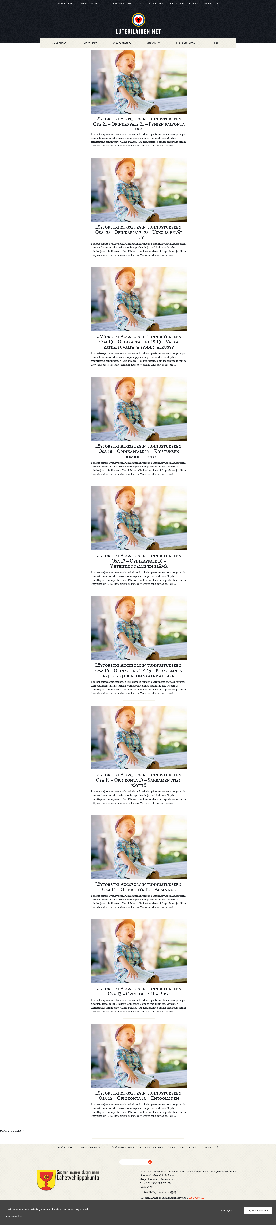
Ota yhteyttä (211, 4)
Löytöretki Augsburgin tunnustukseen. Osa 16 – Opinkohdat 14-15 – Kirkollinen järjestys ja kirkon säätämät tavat (139, 670)
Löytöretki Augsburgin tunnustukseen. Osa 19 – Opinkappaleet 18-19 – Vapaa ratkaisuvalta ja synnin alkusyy (138, 341)
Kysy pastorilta (122, 43)
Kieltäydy (226, 1210)
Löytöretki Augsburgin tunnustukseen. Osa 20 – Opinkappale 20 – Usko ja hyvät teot (138, 232)
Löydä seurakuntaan (122, 4)
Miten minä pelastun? (152, 4)
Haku (217, 43)
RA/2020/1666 (196, 1197)
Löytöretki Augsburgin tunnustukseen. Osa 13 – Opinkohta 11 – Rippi (138, 991)
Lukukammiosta (185, 43)
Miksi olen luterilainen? (184, 4)
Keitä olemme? (66, 4)
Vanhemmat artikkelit (13, 1131)
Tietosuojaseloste (14, 1215)
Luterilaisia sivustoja (92, 4)
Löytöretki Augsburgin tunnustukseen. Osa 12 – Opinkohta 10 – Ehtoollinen (138, 1095)
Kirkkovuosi (154, 43)
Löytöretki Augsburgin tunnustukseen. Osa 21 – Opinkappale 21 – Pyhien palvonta (139, 121)
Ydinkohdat (59, 43)
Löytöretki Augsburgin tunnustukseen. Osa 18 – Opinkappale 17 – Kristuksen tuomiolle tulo (138, 451)
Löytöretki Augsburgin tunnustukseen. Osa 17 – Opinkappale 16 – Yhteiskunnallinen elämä (138, 560)
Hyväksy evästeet (258, 1210)
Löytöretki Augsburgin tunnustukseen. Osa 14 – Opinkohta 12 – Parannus (138, 886)
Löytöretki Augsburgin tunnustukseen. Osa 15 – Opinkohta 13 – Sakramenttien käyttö (138, 780)
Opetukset (90, 43)
